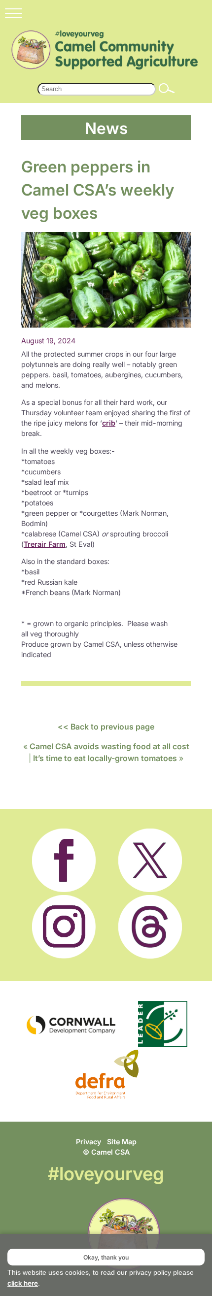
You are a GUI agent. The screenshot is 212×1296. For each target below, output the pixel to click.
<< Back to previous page (106, 726)
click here (22, 1283)
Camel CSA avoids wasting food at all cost (109, 746)
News (106, 127)
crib (108, 423)
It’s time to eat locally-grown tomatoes (105, 758)
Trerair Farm (45, 544)
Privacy (88, 1141)
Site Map (122, 1141)
